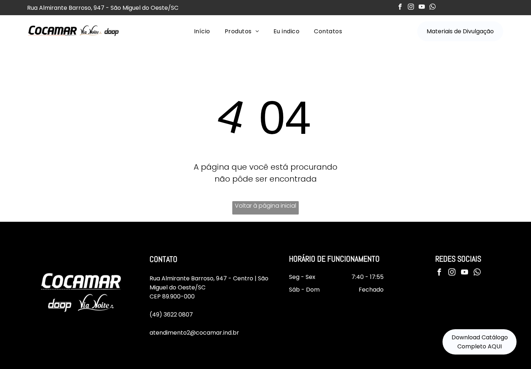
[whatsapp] (432, 7)
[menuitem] (202, 31)
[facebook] (400, 7)
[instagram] (410, 7)
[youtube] (421, 7)
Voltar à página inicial (265, 206)
